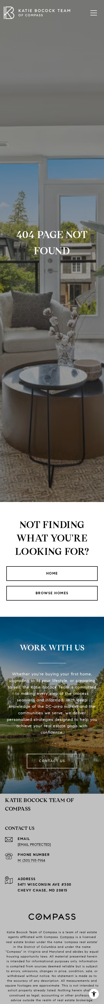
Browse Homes (52, 593)
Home (52, 573)
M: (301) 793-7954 (31, 860)
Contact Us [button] (52, 761)
